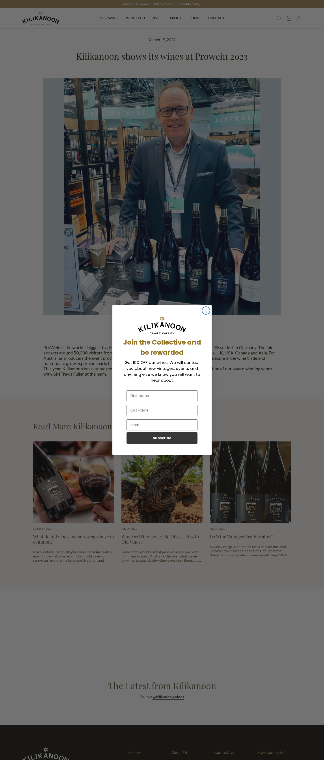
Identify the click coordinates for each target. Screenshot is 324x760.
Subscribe (162, 438)
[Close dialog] (206, 310)
